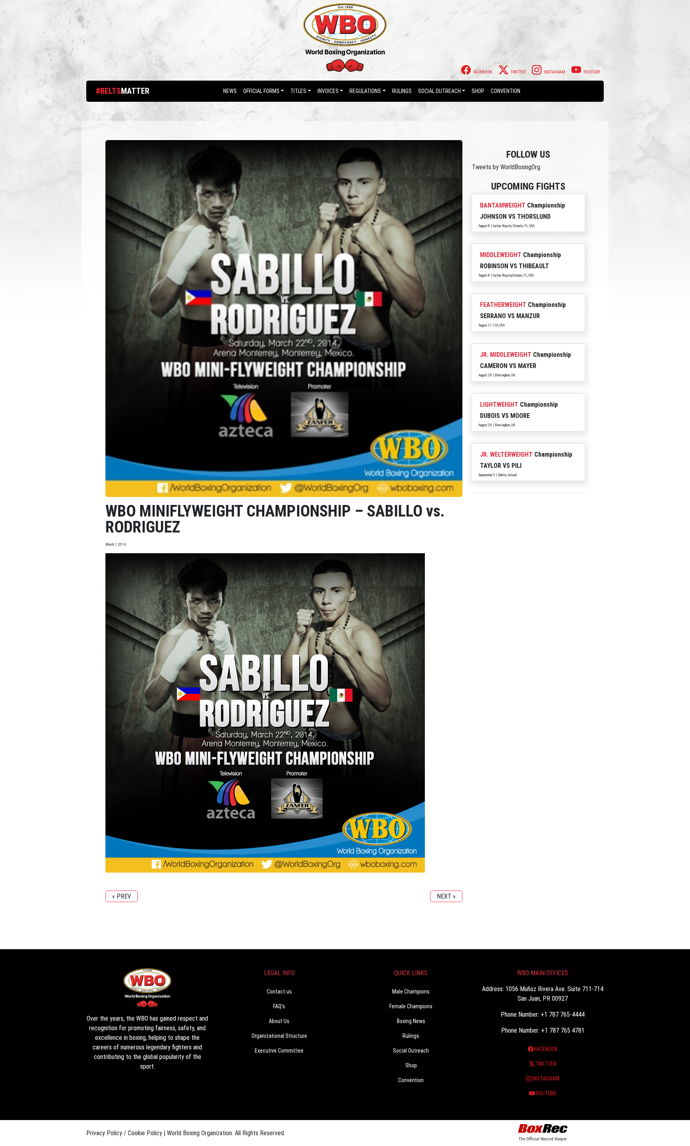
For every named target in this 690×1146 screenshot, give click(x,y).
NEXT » (446, 896)
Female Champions (410, 1006)
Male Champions (411, 991)
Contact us (279, 991)
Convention (411, 1080)
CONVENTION (505, 91)
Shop (478, 91)
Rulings (402, 91)
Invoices (328, 91)
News (230, 91)
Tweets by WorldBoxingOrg (506, 167)
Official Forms (261, 91)
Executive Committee (279, 1050)
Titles (298, 91)
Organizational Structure (279, 1036)
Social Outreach (439, 91)
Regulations (365, 91)
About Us (279, 1021)
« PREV (121, 896)
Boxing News (411, 1021)
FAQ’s (279, 1006)
